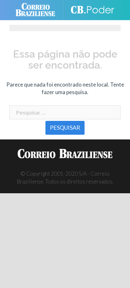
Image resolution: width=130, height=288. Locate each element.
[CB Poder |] (92, 10)
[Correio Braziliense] (38, 10)
